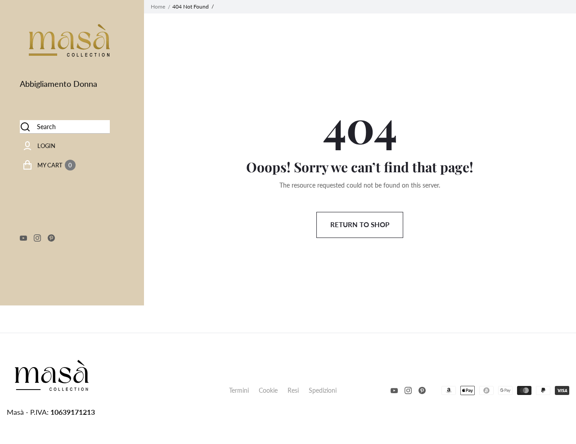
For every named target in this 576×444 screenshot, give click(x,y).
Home (158, 7)
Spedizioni (323, 390)
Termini (239, 390)
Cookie (268, 390)
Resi (293, 390)
